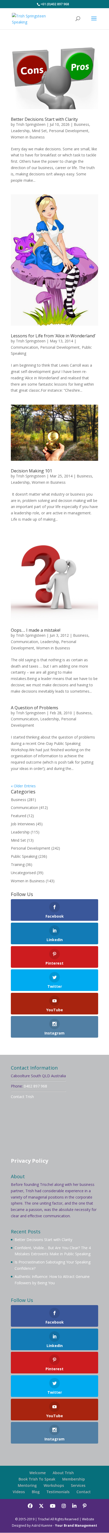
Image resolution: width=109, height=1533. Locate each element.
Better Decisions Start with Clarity (44, 119)
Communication (24, 347)
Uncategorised (23, 872)
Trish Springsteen (31, 124)
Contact (83, 1491)
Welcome (37, 1472)
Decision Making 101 (31, 471)
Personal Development (68, 130)
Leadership (20, 130)
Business (81, 124)
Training (18, 864)
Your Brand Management (76, 1525)
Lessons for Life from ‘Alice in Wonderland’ (53, 336)
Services (78, 1485)
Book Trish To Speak (37, 1479)
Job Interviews (23, 823)
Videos (19, 1491)
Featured (18, 815)
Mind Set (39, 130)
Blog (36, 1491)
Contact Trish (22, 1096)
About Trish (63, 1472)
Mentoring (27, 1485)
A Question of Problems (34, 708)
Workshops (54, 1485)
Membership (73, 1479)
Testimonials (58, 1491)
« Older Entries (23, 785)
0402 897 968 (35, 1086)
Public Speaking (24, 856)
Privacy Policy (29, 1160)
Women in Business (28, 137)
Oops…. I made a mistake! (35, 630)
